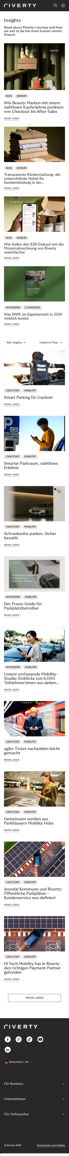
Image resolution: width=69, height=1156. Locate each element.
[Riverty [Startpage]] (20, 5)
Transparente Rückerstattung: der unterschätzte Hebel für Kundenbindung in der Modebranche (32, 179)
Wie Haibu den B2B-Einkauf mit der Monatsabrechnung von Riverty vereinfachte (34, 248)
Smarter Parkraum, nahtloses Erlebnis (31, 465)
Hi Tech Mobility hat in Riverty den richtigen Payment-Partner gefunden (32, 968)
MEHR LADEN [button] (34, 998)
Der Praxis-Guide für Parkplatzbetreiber (23, 606)
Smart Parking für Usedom (28, 397)
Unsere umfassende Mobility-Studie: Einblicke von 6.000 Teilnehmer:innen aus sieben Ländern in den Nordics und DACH (31, 678)
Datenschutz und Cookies (51, 1145)
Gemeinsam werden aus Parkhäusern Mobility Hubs (28, 821)
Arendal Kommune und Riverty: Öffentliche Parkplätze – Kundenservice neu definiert (33, 893)
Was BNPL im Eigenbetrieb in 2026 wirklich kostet (33, 316)
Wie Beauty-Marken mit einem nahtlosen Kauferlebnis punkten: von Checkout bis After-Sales (34, 107)
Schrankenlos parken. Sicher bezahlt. (30, 536)
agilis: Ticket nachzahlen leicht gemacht (32, 751)
